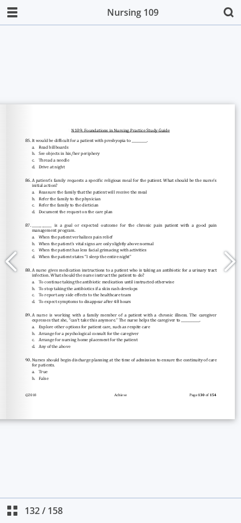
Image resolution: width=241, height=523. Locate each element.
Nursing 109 (133, 12)
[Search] (228, 12)
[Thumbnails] (12, 510)
